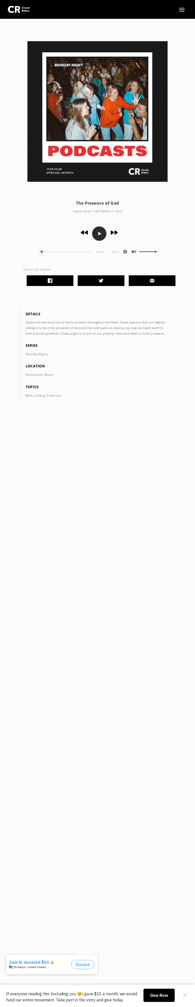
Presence (54, 395)
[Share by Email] (152, 280)
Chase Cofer (82, 211)
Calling (40, 395)
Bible (29, 395)
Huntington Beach (40, 374)
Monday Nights (37, 354)
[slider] (65, 251)
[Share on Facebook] (50, 280)
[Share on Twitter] (101, 280)
